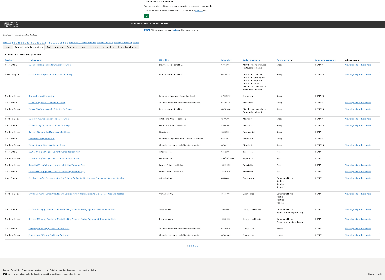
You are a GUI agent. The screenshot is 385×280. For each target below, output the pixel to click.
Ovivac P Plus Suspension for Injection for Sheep (50, 74)
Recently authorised (123, 42)
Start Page (7, 35)
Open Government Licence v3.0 (45, 274)
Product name (35, 60)
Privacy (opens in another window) (35, 270)
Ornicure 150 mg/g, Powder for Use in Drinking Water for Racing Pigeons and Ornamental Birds (72, 209)
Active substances (251, 60)
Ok (147, 16)
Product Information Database (149, 23)
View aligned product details (358, 65)
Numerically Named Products (82, 42)
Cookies (199, 10)
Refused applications (127, 47)
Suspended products (76, 47)
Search (136, 42)
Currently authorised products (29, 47)
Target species (284, 60)
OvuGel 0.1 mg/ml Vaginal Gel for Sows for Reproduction (54, 151)
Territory (9, 60)
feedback (175, 30)
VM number (226, 60)
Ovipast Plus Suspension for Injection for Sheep (50, 65)
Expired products (55, 47)
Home (8, 47)
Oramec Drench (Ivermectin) (41, 96)
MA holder (164, 60)
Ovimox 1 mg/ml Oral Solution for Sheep (46, 102)
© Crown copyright (375, 274)
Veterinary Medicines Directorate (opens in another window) (73, 270)
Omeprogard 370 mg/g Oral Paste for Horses (48, 228)
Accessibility (15, 270)
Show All (7, 42)
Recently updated (105, 42)
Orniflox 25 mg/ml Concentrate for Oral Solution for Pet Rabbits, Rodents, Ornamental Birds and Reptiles (76, 178)
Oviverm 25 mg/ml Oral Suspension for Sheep (49, 132)
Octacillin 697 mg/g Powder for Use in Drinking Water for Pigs (56, 165)
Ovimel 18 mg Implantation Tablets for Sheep (49, 119)
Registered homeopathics (102, 47)
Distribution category (325, 60)
